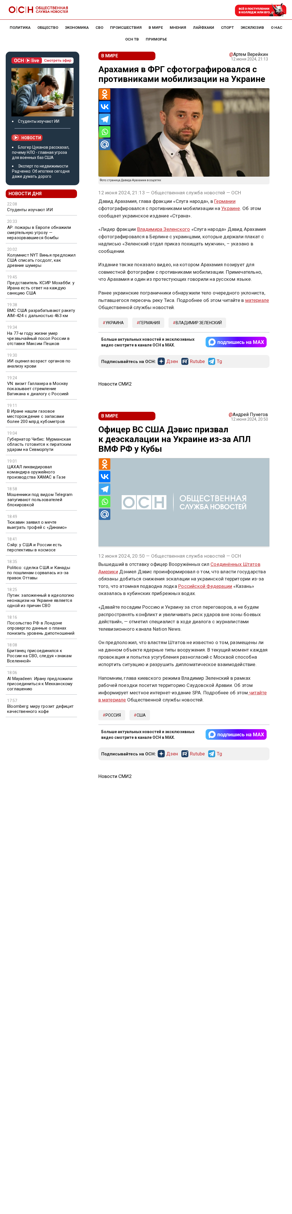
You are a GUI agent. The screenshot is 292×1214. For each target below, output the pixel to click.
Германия (149, 322)
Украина (115, 322)
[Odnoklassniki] (104, 94)
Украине (230, 208)
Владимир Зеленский (199, 322)
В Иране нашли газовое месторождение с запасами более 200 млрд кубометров (36, 416)
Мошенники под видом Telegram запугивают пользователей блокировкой (40, 499)
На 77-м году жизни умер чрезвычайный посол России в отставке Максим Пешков (38, 338)
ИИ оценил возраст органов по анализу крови (39, 363)
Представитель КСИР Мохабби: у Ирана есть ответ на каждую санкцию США (40, 288)
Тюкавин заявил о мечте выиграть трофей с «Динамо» (37, 525)
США (141, 715)
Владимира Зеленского (163, 229)
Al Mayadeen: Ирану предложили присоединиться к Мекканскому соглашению (40, 683)
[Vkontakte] (104, 106)
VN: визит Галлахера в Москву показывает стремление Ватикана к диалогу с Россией (38, 388)
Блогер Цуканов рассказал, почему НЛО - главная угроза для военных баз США (40, 152)
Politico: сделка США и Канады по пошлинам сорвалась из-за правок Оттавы (38, 572)
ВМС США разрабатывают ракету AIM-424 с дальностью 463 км (41, 313)
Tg (219, 361)
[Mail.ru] (104, 144)
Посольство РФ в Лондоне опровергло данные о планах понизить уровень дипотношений (40, 628)
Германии (225, 201)
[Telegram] (104, 119)
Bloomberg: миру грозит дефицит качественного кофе (40, 709)
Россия (113, 715)
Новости (31, 138)
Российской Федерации (205, 586)
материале (257, 300)
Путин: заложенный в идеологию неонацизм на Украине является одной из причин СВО (40, 600)
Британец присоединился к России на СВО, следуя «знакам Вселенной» (39, 656)
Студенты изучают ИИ (38, 121)
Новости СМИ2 (115, 384)
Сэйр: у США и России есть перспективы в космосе (34, 547)
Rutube (197, 361)
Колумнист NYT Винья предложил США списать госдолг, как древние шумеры (41, 260)
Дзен (172, 361)
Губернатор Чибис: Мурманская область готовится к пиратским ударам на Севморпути (39, 444)
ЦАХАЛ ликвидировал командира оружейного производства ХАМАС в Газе (36, 472)
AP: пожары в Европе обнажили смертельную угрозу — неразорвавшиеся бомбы (39, 232)
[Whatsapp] (104, 132)
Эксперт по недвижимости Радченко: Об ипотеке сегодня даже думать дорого (41, 171)
